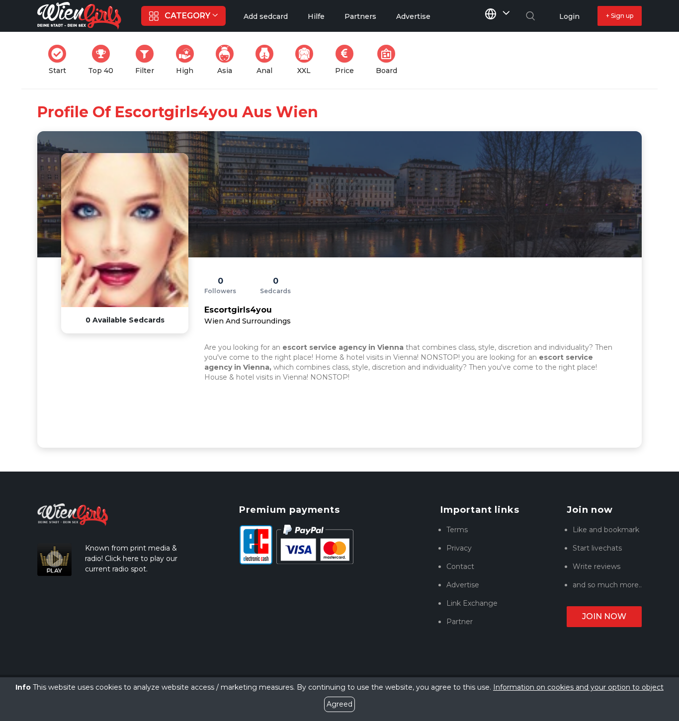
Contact (460, 566)
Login (569, 16)
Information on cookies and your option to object (578, 687)
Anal (267, 60)
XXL (307, 60)
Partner (459, 621)
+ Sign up (619, 15)
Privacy (459, 548)
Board (389, 60)
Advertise (462, 584)
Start (60, 60)
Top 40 (103, 60)
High (188, 60)
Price (347, 60)
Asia (228, 60)
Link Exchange (472, 603)
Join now (604, 616)
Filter (147, 60)
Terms (457, 529)
